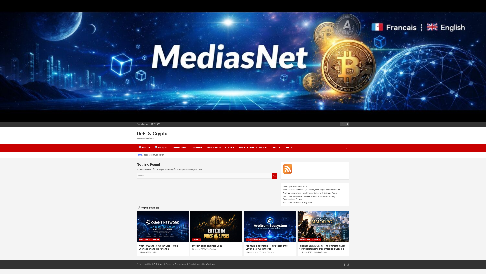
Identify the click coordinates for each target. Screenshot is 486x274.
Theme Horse (180, 264)
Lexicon (275, 147)
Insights (196, 240)
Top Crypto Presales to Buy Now (297, 202)
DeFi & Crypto (152, 134)
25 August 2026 (145, 252)
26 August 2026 (198, 249)
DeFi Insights (179, 147)
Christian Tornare (267, 252)
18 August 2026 (252, 252)
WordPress (210, 264)
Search (274, 176)
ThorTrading (211, 249)
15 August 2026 (305, 252)
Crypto (195, 147)
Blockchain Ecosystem (251, 147)
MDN (155, 252)
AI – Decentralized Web (219, 147)
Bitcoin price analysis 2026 (295, 186)
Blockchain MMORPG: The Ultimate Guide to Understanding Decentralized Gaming (322, 247)
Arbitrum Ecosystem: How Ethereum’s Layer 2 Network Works (310, 193)
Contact (290, 147)
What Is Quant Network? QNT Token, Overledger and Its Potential (311, 190)
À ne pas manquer (148, 207)
